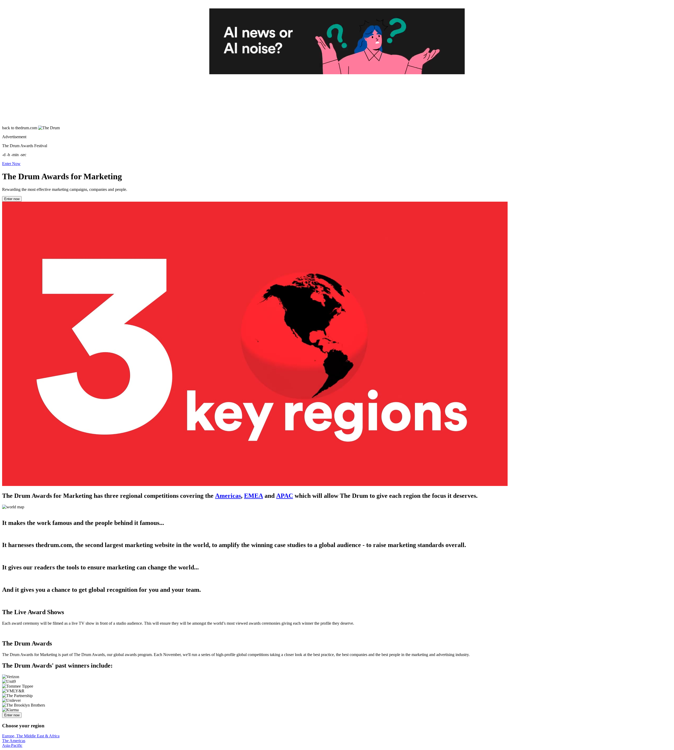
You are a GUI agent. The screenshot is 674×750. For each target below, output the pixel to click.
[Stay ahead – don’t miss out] (337, 41)
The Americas (13, 740)
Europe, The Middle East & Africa (31, 736)
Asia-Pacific (12, 745)
